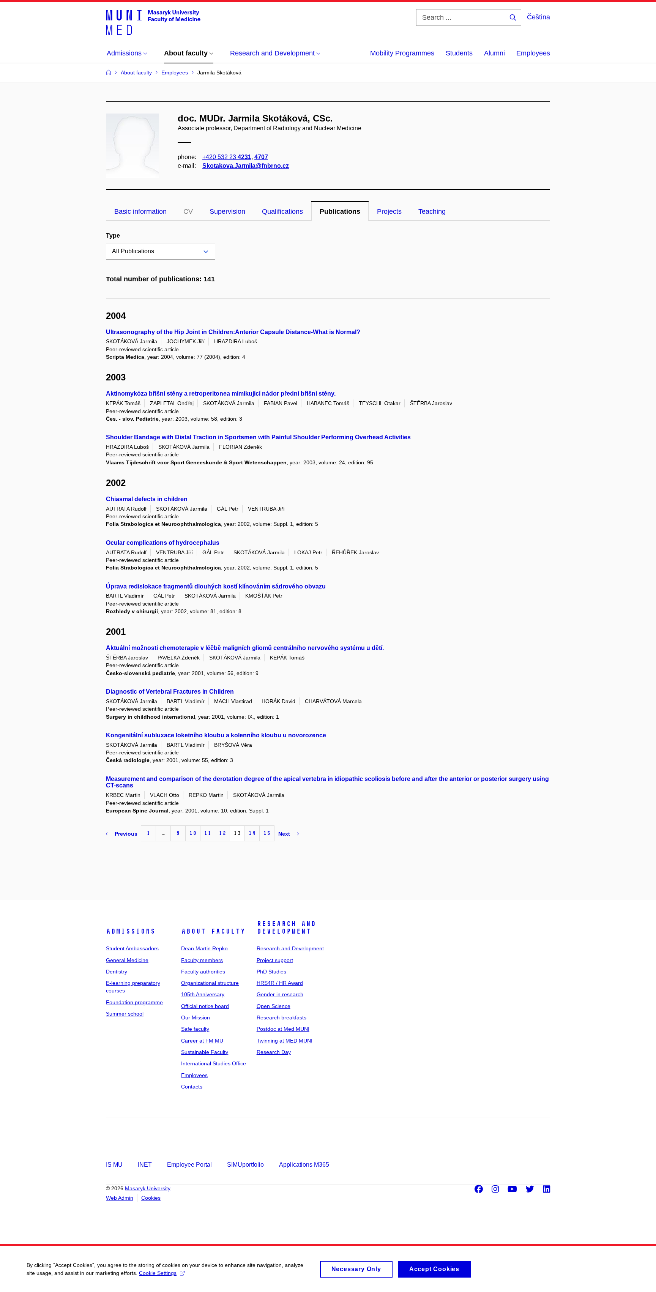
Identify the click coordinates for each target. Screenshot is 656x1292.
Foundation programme (134, 1002)
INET (145, 1164)
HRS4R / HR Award (280, 983)
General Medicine (127, 960)
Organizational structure (210, 983)
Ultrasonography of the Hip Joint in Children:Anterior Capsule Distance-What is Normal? (233, 332)
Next (284, 834)
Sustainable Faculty (204, 1052)
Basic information (140, 211)
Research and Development (286, 927)
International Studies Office (213, 1063)
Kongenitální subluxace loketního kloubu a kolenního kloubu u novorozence (216, 735)
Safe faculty (195, 1029)
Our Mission (195, 1017)
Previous (126, 834)
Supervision (227, 211)
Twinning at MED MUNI (284, 1041)
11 (207, 833)
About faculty (213, 931)
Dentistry (116, 972)
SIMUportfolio (245, 1164)
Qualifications (282, 211)
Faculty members (202, 960)
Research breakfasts (281, 1017)
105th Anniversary (202, 994)
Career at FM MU (202, 1041)
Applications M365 (304, 1164)
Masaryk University (147, 1188)
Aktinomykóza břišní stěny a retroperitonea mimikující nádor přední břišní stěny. (221, 393)
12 (222, 833)
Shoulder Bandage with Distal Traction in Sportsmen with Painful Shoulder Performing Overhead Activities (258, 437)
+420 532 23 (226, 157)
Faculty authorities (203, 972)
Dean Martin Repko (204, 948)
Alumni (494, 53)
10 (193, 833)
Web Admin (119, 1198)
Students (459, 53)
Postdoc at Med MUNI (283, 1029)
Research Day (274, 1052)
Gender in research (280, 994)
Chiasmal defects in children (147, 499)
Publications (340, 211)
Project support (275, 960)
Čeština (538, 17)
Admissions (130, 931)
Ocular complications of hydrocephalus (162, 543)
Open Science (273, 1006)
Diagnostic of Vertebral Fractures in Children (170, 691)
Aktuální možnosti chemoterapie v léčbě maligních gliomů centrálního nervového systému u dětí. (245, 648)
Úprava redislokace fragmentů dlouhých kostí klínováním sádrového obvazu (216, 586)
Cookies (151, 1198)
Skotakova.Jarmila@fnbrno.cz (245, 165)
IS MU (114, 1164)
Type (113, 235)
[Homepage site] (153, 22)
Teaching (432, 211)
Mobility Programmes (402, 53)
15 (267, 833)
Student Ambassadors (132, 948)
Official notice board (205, 1006)
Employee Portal (189, 1164)
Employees (533, 53)
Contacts (191, 1087)
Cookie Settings (158, 1273)
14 (252, 833)
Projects (389, 211)
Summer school (125, 1014)
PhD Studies (271, 972)
